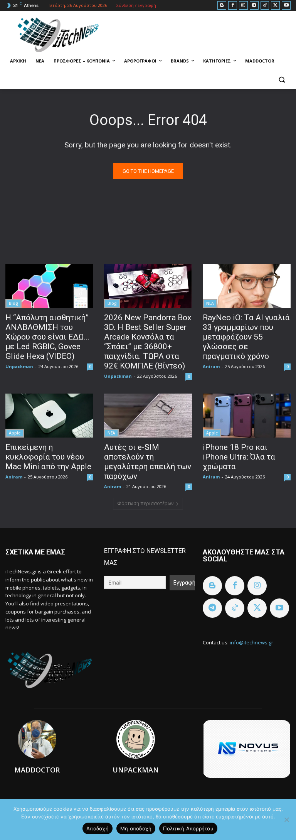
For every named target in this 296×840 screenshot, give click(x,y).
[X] (275, 5)
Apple (14, 433)
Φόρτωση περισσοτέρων (145, 503)
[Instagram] (243, 5)
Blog (13, 303)
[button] (281, 80)
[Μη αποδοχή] (286, 819)
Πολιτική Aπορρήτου (188, 828)
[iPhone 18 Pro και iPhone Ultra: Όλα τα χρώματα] (247, 416)
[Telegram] (254, 5)
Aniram (211, 366)
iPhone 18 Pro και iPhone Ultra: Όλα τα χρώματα (239, 457)
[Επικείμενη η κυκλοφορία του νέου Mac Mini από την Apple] (49, 416)
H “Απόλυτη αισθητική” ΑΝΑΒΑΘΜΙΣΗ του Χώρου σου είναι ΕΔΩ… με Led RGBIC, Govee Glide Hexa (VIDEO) (47, 337)
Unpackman (19, 366)
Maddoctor (37, 769)
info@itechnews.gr (251, 642)
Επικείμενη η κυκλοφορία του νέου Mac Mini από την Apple (48, 457)
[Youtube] (286, 5)
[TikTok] (265, 5)
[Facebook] (232, 5)
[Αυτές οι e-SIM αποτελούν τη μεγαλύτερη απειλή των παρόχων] (148, 416)
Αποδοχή (97, 828)
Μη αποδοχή (136, 828)
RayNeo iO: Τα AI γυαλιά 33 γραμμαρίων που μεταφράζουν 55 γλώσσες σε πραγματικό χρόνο (246, 337)
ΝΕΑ (210, 303)
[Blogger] (221, 5)
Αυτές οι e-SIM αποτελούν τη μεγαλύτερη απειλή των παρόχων (147, 462)
